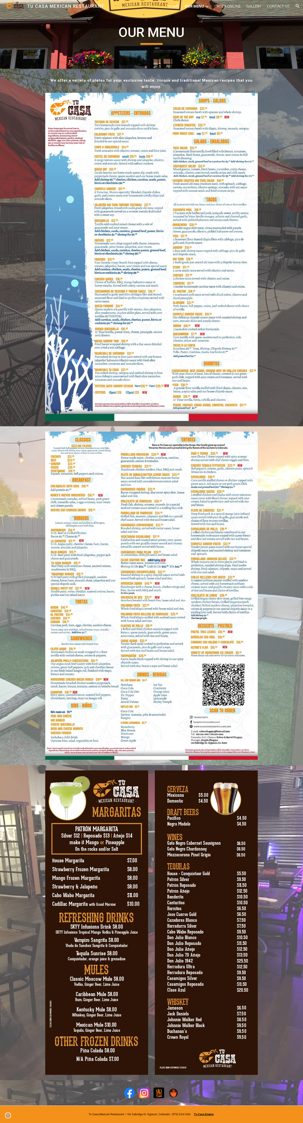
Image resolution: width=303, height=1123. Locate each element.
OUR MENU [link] (194, 6)
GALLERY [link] (253, 6)
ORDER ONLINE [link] (227, 6)
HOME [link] (173, 6)
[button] (297, 6)
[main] (151, 34)
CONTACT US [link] (278, 6)
